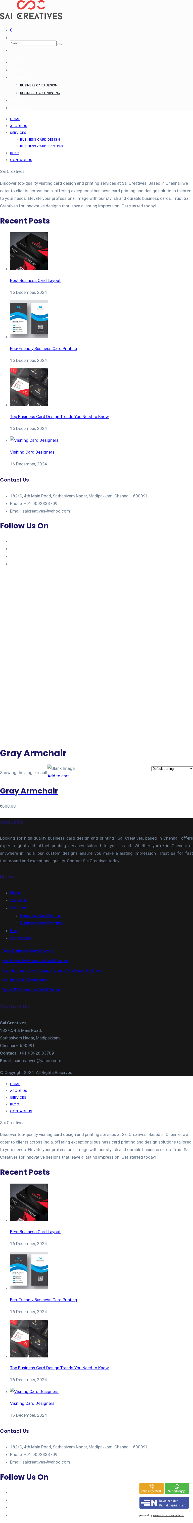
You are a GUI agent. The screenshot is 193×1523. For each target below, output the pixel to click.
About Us (18, 70)
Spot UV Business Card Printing (32, 989)
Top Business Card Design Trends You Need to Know (52, 970)
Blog (14, 100)
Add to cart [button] (58, 775)
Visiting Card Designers (25, 979)
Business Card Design (38, 85)
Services (18, 78)
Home (15, 63)
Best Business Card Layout (28, 951)
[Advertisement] (96, 706)
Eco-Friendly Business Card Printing (36, 960)
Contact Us (20, 108)
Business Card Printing (40, 93)
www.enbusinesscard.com (168, 1515)
